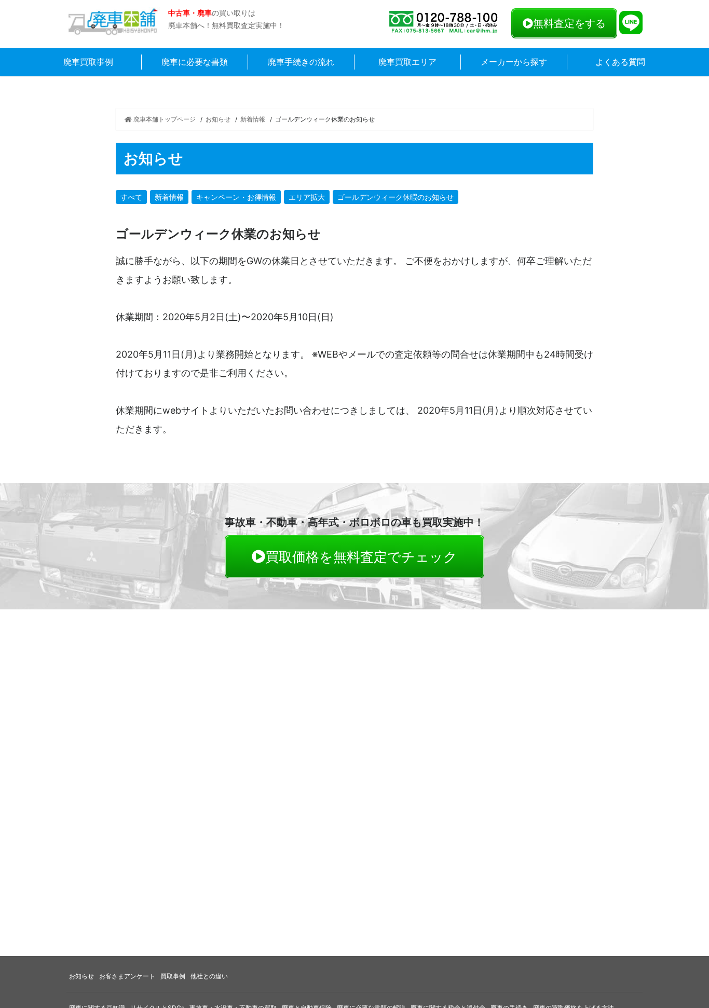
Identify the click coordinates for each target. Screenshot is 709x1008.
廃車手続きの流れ (301, 62)
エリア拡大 (307, 197)
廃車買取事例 (88, 62)
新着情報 (252, 119)
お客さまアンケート (127, 976)
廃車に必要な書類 (194, 62)
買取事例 (172, 976)
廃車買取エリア (407, 62)
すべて (131, 197)
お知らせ (218, 119)
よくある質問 (620, 62)
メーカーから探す (514, 62)
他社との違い (209, 976)
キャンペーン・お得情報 (236, 197)
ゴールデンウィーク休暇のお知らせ (395, 197)
